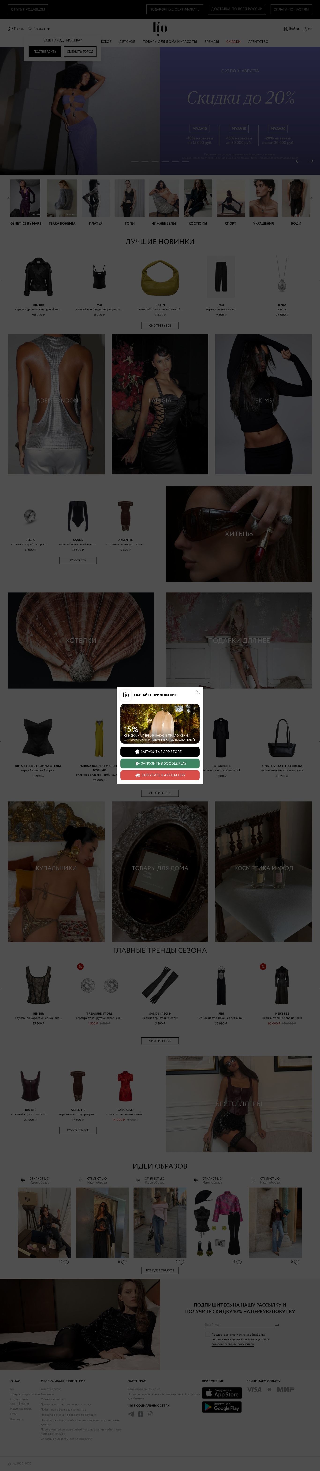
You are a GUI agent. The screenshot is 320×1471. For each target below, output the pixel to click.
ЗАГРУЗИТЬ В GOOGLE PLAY (163, 763)
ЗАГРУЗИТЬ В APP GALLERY (163, 775)
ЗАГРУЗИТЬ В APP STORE (161, 752)
